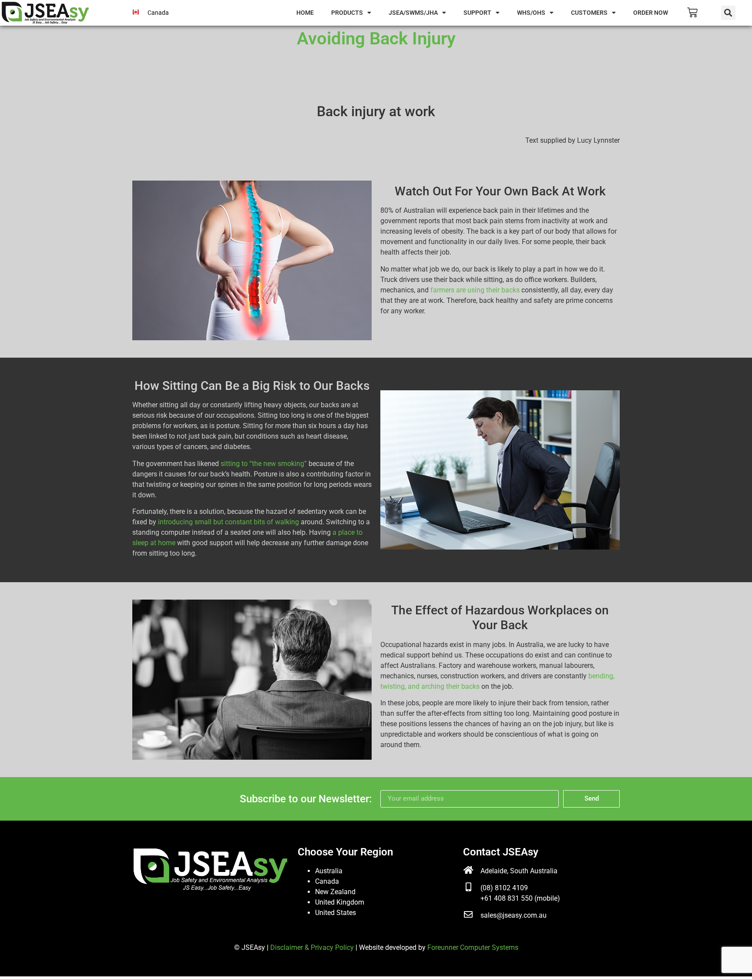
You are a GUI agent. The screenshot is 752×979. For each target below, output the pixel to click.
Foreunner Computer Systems (472, 947)
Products (347, 12)
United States (335, 913)
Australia (328, 871)
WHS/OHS (531, 12)
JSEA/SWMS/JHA (413, 12)
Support (477, 12)
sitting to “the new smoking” (264, 463)
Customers (589, 12)
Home (305, 12)
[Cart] (692, 12)
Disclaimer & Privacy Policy (312, 947)
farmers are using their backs (475, 290)
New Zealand (335, 892)
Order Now (650, 12)
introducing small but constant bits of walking (228, 522)
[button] (728, 13)
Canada (327, 881)
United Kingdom (339, 902)
